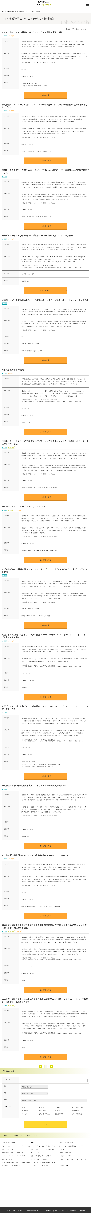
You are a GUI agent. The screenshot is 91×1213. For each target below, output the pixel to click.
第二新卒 (41, 1107)
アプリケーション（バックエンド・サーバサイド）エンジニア (19, 1146)
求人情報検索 (10, 11)
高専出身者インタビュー (34, 1211)
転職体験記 (48, 1211)
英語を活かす (42, 1110)
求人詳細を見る (45, 95)
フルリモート (26, 1114)
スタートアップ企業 (77, 1107)
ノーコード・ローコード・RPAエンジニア (13, 1156)
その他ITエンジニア (65, 1156)
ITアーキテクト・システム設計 (39, 1159)
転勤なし (57, 1110)
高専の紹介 (81, 1211)
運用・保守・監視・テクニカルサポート (42, 1156)
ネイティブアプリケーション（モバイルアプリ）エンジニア (47, 1149)
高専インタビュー (18, 1211)
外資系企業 (25, 1110)
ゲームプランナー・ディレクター (40, 1166)
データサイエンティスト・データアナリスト (14, 1152)
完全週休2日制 (59, 1114)
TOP (2, 11)
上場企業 (57, 1107)
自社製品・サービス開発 (8, 1142)
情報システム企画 (7, 1159)
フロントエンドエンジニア (66, 1142)
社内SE (33, 1142)
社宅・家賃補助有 (77, 1114)
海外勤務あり (75, 1110)
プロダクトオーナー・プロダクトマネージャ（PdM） (17, 1162)
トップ (8, 1211)
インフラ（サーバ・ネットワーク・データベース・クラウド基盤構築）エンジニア (60, 1146)
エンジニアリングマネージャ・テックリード (44, 1162)
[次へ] (51, 1066)
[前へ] (40, 1066)
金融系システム (63, 1166)
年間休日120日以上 (44, 1114)
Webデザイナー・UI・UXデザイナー (12, 1166)
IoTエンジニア (35, 1152)
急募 (23, 1107)
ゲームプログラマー (65, 1152)
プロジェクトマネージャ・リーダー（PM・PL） (72, 1159)
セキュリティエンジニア (8, 1149)
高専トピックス (60, 1211)
